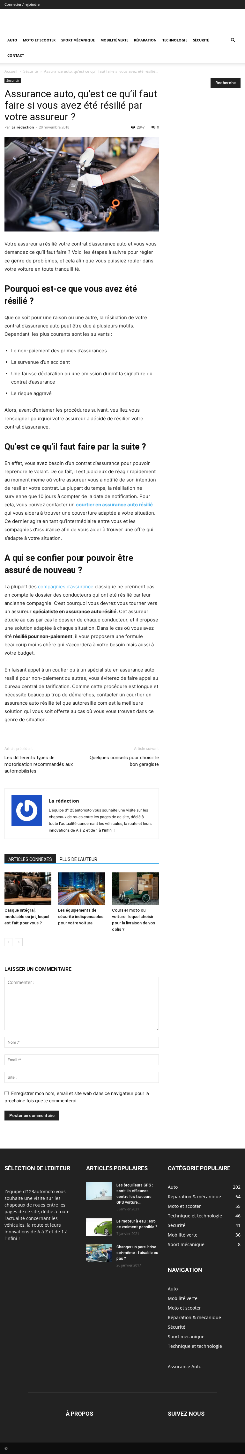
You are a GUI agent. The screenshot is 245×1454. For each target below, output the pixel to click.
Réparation (145, 40)
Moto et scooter (39, 40)
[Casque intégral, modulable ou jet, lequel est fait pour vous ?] (27, 888)
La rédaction (22, 127)
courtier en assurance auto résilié (114, 505)
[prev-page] (8, 942)
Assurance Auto (184, 1366)
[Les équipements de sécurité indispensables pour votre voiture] (81, 888)
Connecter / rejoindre (22, 4)
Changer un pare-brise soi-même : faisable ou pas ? (137, 1253)
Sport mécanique (78, 40)
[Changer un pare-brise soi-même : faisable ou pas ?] (99, 1253)
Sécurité (201, 40)
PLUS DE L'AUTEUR (78, 859)
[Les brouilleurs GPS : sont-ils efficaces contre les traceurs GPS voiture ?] (99, 1191)
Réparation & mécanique (194, 1317)
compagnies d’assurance (65, 587)
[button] (233, 40)
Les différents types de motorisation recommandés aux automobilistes (38, 764)
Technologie (174, 40)
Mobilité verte (114, 40)
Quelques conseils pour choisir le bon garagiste (124, 761)
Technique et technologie (195, 1346)
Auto (12, 40)
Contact (15, 55)
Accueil (10, 71)
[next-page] (19, 942)
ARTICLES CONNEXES (30, 859)
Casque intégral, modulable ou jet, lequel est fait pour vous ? (26, 916)
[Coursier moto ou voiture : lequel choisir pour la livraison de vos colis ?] (135, 888)
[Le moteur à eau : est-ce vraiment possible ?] (99, 1227)
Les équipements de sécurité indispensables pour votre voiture (80, 916)
